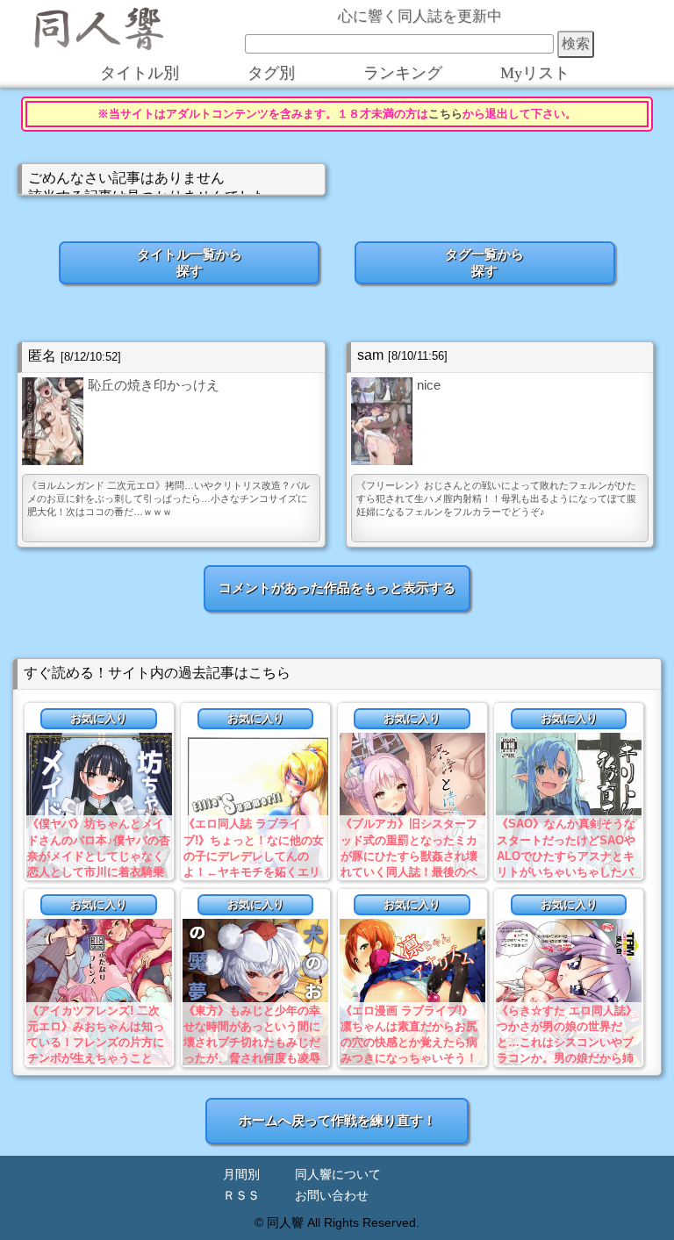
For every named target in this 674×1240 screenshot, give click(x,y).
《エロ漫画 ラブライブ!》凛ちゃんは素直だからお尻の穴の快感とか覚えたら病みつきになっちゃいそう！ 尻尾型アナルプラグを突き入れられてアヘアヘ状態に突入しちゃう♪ (409, 1058)
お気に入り (98, 718)
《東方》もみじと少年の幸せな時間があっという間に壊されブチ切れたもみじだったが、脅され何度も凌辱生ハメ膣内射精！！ (251, 1042)
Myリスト (535, 73)
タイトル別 (139, 73)
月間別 (241, 1174)
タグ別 (271, 73)
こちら (445, 114)
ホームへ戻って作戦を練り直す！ (337, 1120)
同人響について (338, 1174)
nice (429, 384)
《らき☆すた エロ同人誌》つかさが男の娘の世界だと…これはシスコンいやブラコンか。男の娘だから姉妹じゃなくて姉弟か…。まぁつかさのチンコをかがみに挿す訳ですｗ (567, 1058)
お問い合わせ (332, 1195)
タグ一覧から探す (484, 262)
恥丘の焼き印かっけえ (153, 384)
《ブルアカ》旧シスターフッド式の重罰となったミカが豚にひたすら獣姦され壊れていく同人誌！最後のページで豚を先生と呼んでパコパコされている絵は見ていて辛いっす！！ (409, 871)
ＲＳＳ (241, 1195)
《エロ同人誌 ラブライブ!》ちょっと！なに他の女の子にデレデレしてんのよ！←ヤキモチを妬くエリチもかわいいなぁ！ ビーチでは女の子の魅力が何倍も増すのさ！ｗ (253, 871)
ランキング (402, 73)
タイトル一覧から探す (189, 262)
